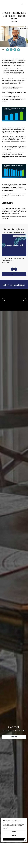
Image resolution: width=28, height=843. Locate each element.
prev (12, 269)
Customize (14, 835)
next (15, 269)
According (4, 153)
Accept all (14, 839)
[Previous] (3, 299)
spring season (20, 82)
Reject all (14, 831)
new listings (4, 97)
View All (14, 274)
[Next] (24, 299)
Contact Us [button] (14, 736)
